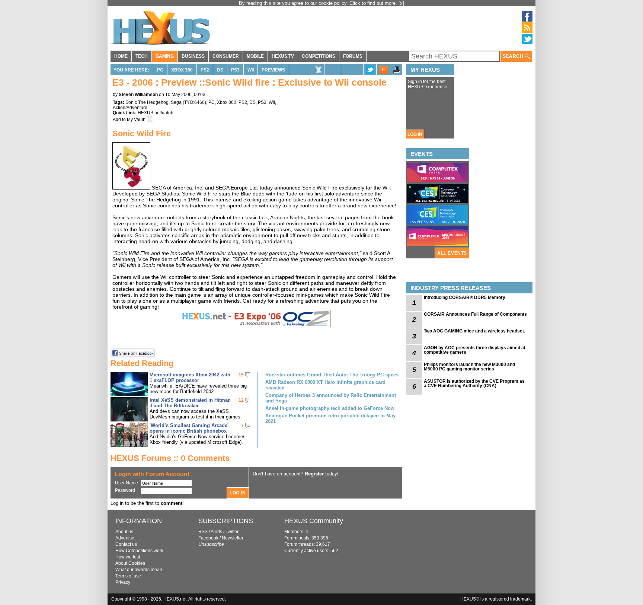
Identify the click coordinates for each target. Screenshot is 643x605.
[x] (401, 3)
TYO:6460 (194, 102)
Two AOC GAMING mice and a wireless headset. (474, 331)
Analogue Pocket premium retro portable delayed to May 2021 (330, 418)
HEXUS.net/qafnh (155, 112)
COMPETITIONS (318, 56)
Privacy (122, 582)
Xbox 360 (182, 70)
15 (241, 375)
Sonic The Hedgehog (147, 102)
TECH (141, 56)
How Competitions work (139, 550)
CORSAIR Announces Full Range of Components (475, 314)
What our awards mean (138, 569)
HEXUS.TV (283, 56)
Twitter (232, 531)
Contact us (126, 544)
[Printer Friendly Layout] (397, 72)
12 (241, 400)
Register (314, 474)
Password (125, 490)
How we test (127, 557)
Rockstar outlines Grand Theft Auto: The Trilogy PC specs (332, 375)
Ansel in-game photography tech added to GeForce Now (329, 408)
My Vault (135, 119)
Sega (176, 102)
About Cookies (130, 563)
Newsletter (232, 538)
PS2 (205, 70)
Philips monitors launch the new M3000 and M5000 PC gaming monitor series (469, 366)
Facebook (208, 538)
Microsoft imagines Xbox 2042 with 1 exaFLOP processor (190, 377)
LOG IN (414, 134)
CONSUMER (225, 56)
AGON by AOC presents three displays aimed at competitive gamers (474, 350)
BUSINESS (193, 56)
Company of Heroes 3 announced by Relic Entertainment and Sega (330, 398)
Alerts (216, 531)
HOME (121, 56)
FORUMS (352, 56)
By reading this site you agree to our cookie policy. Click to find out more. (319, 3)
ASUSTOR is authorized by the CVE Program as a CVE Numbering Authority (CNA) (474, 383)
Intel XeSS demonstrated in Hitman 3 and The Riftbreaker (190, 402)
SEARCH (514, 56)
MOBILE (255, 56)
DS (220, 70)
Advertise (124, 538)
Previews (273, 70)
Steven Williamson (138, 94)
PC (160, 70)
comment (171, 503)
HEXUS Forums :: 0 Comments (170, 458)
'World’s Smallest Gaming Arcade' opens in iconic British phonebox (189, 428)
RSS (203, 531)
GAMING (165, 56)
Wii (250, 70)
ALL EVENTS (452, 253)
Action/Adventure (130, 107)
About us (124, 531)
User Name (126, 482)
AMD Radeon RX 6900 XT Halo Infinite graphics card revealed (325, 385)
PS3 (235, 70)
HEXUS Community (313, 521)
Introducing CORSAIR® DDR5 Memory (464, 297)
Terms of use (128, 576)
